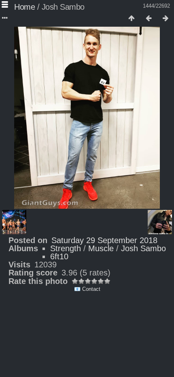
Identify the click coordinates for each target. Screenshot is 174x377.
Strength (65, 248)
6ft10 (59, 256)
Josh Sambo (143, 248)
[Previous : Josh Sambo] (148, 19)
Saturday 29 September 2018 (104, 240)
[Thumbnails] (131, 19)
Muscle (101, 248)
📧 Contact (87, 289)
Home (24, 6)
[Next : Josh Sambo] (165, 19)
